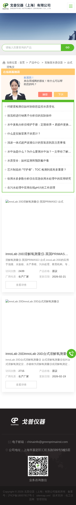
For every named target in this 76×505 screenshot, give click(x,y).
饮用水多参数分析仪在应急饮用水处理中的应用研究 (39, 178)
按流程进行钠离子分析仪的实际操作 (29, 115)
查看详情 (21, 284)
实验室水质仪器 (54, 62)
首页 (22, 62)
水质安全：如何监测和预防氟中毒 (28, 160)
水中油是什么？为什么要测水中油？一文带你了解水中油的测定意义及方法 (39, 151)
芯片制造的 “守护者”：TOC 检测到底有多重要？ (36, 169)
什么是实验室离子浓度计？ (24, 133)
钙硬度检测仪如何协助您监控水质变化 (30, 106)
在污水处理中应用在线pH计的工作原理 (31, 187)
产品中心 (34, 62)
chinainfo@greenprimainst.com (47, 441)
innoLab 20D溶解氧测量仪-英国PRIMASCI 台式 (38, 254)
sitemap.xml (43, 495)
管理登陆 (42, 499)
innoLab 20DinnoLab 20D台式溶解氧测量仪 (38, 354)
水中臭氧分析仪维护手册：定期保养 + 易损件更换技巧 (39, 124)
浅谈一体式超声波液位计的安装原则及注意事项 (36, 142)
